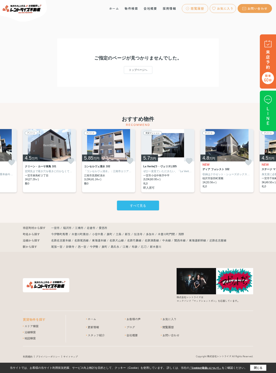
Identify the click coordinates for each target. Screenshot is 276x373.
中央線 (167, 240)
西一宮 (82, 247)
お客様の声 (133, 319)
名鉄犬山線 (117, 240)
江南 (125, 247)
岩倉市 (91, 228)
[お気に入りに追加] (11, 162)
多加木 (150, 234)
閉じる (258, 367)
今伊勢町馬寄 (60, 234)
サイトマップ (70, 356)
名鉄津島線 (152, 240)
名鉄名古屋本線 (61, 240)
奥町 (110, 234)
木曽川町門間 (167, 234)
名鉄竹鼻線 (134, 240)
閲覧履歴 (197, 8)
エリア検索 (31, 326)
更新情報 (93, 327)
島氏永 (115, 247)
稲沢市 (67, 228)
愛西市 (103, 228)
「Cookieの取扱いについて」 (205, 368)
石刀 (143, 247)
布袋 (134, 247)
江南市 (79, 228)
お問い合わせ (258, 8)
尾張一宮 (56, 247)
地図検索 (30, 338)
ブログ (130, 327)
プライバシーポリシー (48, 356)
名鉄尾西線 (81, 240)
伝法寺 (138, 234)
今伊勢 (94, 247)
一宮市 (55, 228)
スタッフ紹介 (96, 335)
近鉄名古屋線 (217, 240)
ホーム (114, 8)
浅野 (181, 234)
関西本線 (180, 240)
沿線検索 (30, 332)
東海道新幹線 (198, 240)
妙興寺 (70, 247)
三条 (119, 234)
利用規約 (28, 356)
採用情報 (169, 8)
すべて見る (138, 205)
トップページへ (138, 69)
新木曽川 (155, 247)
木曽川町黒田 (80, 234)
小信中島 (98, 234)
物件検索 (131, 8)
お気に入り (225, 8)
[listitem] (49, 160)
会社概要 (150, 8)
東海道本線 (99, 240)
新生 (128, 234)
